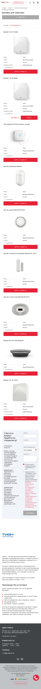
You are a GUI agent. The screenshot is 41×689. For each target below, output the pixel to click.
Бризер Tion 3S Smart (11, 380)
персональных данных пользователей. (27, 668)
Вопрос (26, 454)
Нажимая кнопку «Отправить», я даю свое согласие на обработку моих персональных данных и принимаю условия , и (31, 489)
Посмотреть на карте (9, 636)
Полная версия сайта (20, 683)
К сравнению (9, 67)
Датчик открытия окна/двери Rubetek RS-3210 (20, 253)
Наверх (25, 679)
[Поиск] (30, 3)
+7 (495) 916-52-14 (18, 2)
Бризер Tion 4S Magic (11, 78)
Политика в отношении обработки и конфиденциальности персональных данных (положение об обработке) (20, 670)
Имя (25, 433)
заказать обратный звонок (18, 3)
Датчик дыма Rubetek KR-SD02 (14, 210)
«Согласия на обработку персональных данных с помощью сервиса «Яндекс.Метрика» (30, 492)
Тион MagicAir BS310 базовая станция (17, 124)
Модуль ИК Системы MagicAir (14, 340)
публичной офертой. (32, 667)
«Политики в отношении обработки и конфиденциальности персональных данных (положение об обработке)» (31, 502)
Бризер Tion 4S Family (11, 32)
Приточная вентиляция (21, 8)
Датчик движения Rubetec (13, 166)
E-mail (25, 440)
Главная (4, 8)
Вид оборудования (29, 447)
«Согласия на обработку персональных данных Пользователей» (31, 484)
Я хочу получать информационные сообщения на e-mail (30, 467)
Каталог (10, 8)
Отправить (30, 513)
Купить (29, 117)
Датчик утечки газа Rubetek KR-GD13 (16, 297)
